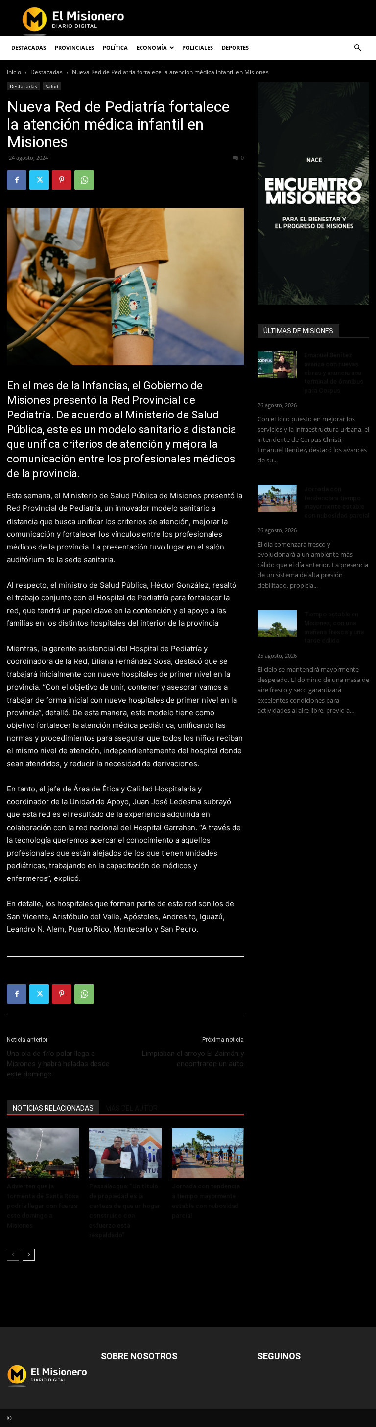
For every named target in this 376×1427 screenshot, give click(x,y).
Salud (52, 86)
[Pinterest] (61, 180)
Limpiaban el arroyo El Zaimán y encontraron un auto (193, 1058)
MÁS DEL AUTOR (131, 1108)
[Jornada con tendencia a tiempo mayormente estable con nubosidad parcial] (208, 1153)
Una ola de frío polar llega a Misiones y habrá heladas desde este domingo (58, 1063)
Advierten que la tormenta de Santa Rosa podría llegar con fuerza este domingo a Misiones (43, 1206)
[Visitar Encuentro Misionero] (313, 193)
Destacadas (46, 72)
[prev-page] (13, 1255)
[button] (357, 48)
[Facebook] (16, 180)
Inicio (14, 72)
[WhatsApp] (84, 180)
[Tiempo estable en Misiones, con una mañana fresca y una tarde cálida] (277, 623)
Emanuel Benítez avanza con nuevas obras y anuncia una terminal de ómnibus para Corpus (333, 372)
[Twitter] (39, 180)
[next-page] (29, 1255)
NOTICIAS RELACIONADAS (53, 1108)
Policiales (197, 47)
